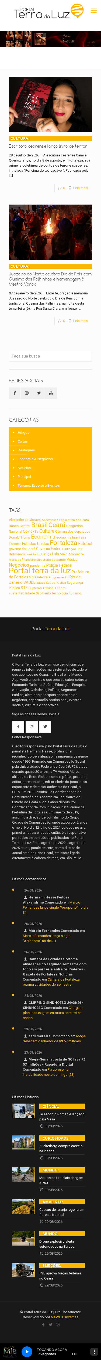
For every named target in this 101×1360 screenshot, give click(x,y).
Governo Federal (50, 549)
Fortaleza (63, 543)
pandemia (37, 565)
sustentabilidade (22, 593)
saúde (40, 583)
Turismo (75, 593)
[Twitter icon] (50, 1324)
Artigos (23, 433)
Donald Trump (19, 537)
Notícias (24, 468)
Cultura (46, 531)
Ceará (56, 525)
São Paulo (43, 593)
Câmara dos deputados (72, 531)
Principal (24, 477)
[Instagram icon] (58, 1324)
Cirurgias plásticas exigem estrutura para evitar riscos (52, 1013)
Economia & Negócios (35, 459)
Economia (43, 536)
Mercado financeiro (22, 560)
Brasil (39, 525)
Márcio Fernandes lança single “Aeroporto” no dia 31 (55, 907)
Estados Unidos (35, 543)
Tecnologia (59, 593)
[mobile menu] (93, 10)
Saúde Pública (56, 583)
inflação (70, 549)
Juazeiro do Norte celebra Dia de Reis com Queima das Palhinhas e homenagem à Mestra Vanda (50, 275)
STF (24, 587)
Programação (58, 577)
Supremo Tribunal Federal (47, 588)
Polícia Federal (59, 565)
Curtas (23, 441)
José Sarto (32, 554)
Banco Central (19, 526)
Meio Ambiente (72, 554)
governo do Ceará (22, 549)
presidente (40, 577)
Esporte (15, 543)
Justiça (45, 554)
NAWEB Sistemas (64, 1317)
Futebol (85, 543)
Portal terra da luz (40, 570)
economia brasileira (71, 537)
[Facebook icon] (43, 1324)
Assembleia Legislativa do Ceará (65, 520)
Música (72, 560)
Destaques (26, 450)
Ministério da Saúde (51, 560)
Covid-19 (31, 531)
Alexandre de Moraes (25, 520)
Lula (55, 554)
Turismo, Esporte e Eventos (39, 485)
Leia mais (80, 188)
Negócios (19, 565)
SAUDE (29, 582)
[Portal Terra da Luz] (49, 11)
